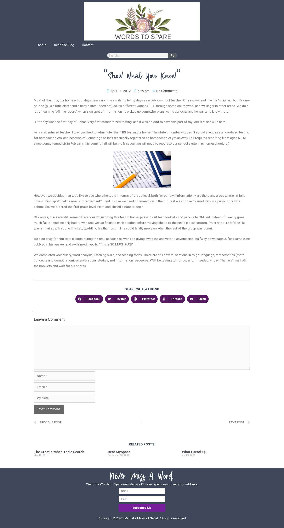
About (42, 45)
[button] (89, 299)
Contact (88, 45)
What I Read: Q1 (194, 452)
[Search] (172, 55)
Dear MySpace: (119, 452)
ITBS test (126, 132)
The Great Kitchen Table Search (59, 452)
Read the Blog (64, 45)
